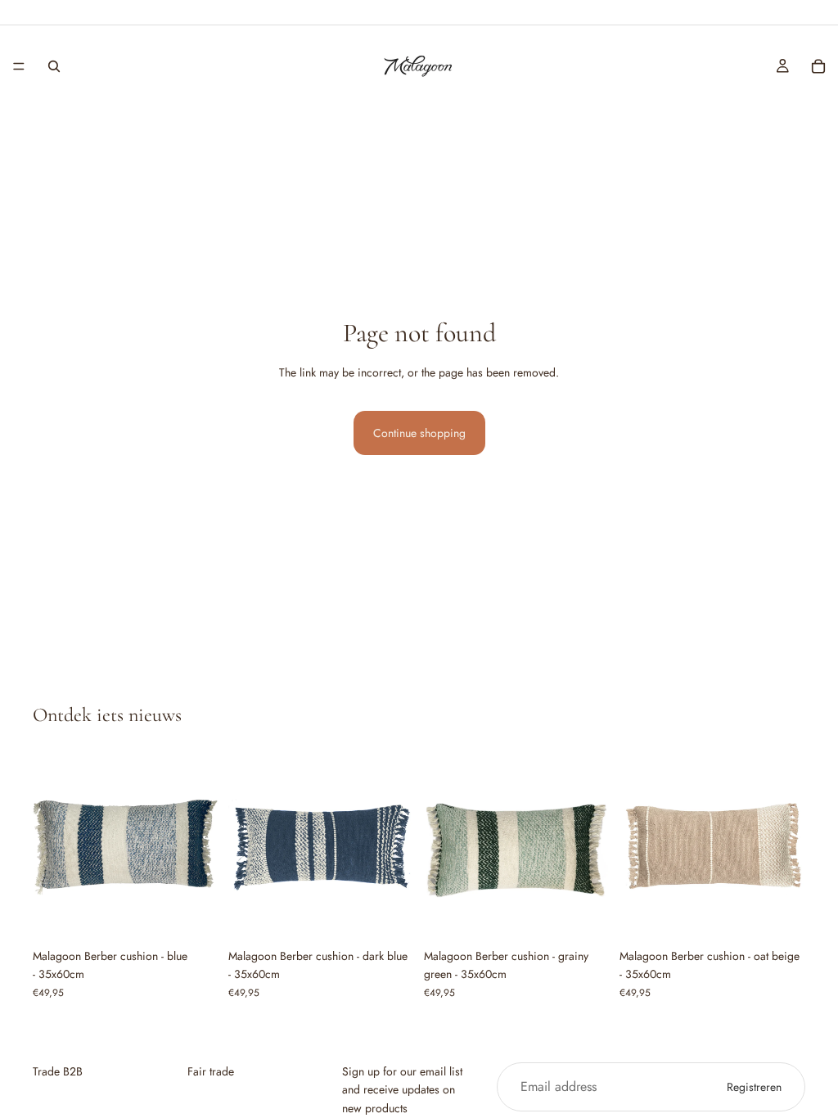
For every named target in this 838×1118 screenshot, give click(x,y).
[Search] (54, 66)
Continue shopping (419, 433)
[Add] (193, 915)
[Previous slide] (51, 848)
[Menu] (19, 66)
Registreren (754, 1087)
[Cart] (818, 66)
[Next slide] (200, 848)
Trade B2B (58, 1071)
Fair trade (210, 1071)
